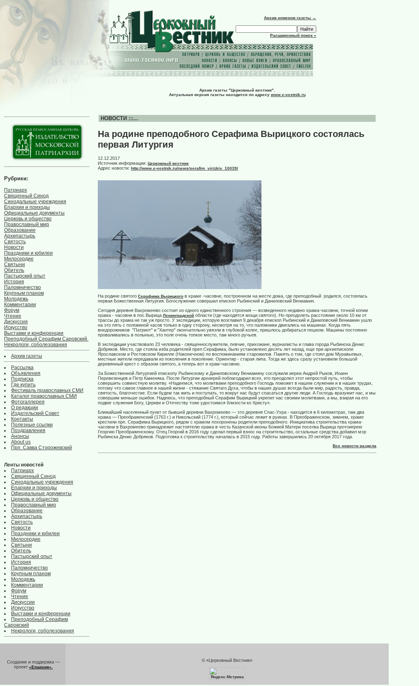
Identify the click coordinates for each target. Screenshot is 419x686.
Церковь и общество (28, 219)
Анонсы (20, 436)
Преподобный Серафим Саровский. (46, 339)
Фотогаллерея (28, 402)
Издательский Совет (35, 413)
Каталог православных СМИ (44, 396)
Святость (15, 241)
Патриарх (15, 190)
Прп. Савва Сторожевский (41, 448)
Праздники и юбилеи (28, 253)
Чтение (12, 316)
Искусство (15, 327)
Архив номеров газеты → (290, 18)
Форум (11, 310)
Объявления (26, 373)
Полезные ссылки (32, 425)
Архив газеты (26, 356)
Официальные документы (34, 213)
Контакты (22, 419)
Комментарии (20, 304)
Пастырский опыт (24, 276)
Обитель (14, 270)
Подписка (22, 379)
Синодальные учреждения (35, 201)
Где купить (23, 385)
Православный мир (26, 224)
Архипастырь (19, 236)
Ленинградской (178, 315)
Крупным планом (24, 293)
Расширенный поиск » (293, 35)
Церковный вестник (168, 163)
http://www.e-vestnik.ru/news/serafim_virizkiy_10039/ (184, 168)
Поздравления (28, 430)
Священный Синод (26, 196)
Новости (14, 247)
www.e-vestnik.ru (288, 94)
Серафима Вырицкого (160, 296)
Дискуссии (23, 602)
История (14, 282)
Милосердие (19, 259)
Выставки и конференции (33, 333)
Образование (20, 230)
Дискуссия (16, 322)
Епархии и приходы (27, 207)
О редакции (24, 407)
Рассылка (22, 367)
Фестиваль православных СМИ (47, 390)
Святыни (14, 264)
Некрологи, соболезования (35, 344)
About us (21, 442)
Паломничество (22, 287)
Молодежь (16, 299)
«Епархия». (41, 667)
